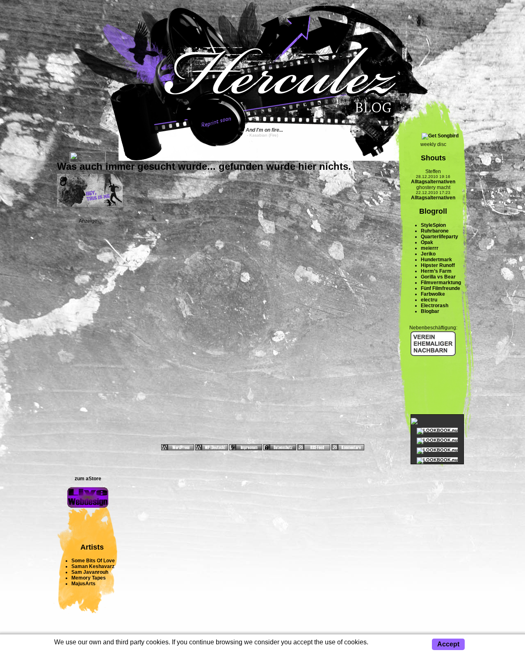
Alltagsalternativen (433, 182)
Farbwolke (433, 294)
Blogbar (430, 311)
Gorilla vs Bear (438, 277)
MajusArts (83, 584)
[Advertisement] (87, 347)
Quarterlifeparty (439, 237)
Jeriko (428, 254)
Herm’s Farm (436, 271)
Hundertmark (436, 259)
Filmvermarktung (441, 282)
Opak (427, 242)
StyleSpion (433, 225)
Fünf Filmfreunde (440, 288)
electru (429, 300)
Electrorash (434, 305)
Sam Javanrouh (89, 572)
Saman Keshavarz (92, 566)
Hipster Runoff (438, 265)
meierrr (429, 248)
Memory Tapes (88, 578)
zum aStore (88, 479)
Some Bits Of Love (93, 561)
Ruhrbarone (435, 231)
